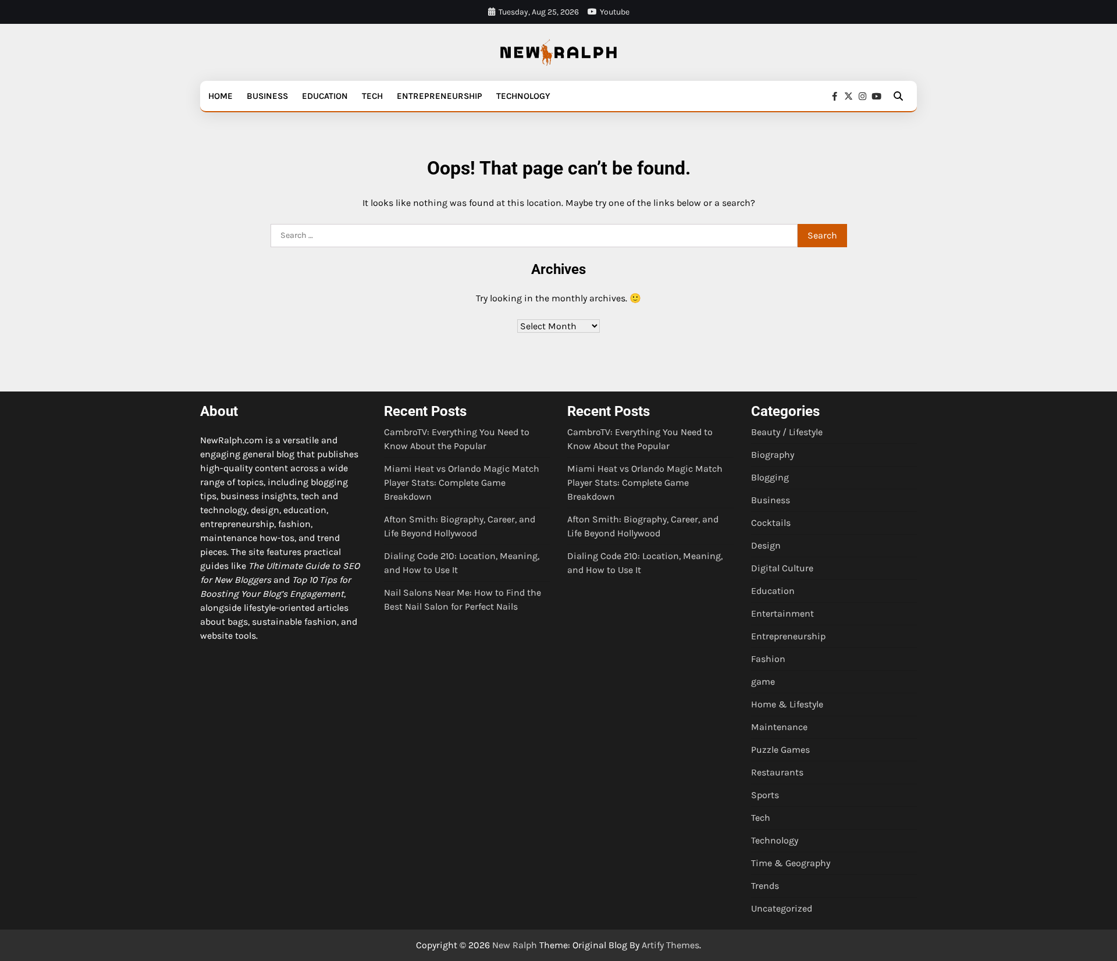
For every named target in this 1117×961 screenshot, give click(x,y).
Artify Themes (670, 945)
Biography (772, 454)
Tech (372, 96)
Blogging (770, 477)
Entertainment (782, 613)
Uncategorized (781, 908)
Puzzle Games (780, 749)
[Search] (898, 96)
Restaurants (777, 772)
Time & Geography (790, 863)
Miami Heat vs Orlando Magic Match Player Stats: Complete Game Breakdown (461, 482)
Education (325, 96)
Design (766, 545)
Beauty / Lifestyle (787, 431)
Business (267, 96)
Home (220, 96)
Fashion (768, 658)
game (763, 681)
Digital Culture (782, 568)
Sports (765, 794)
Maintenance (779, 726)
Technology (523, 96)
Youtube (614, 12)
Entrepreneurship (439, 96)
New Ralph (514, 945)
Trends (765, 885)
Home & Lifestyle (787, 704)
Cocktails (771, 522)
